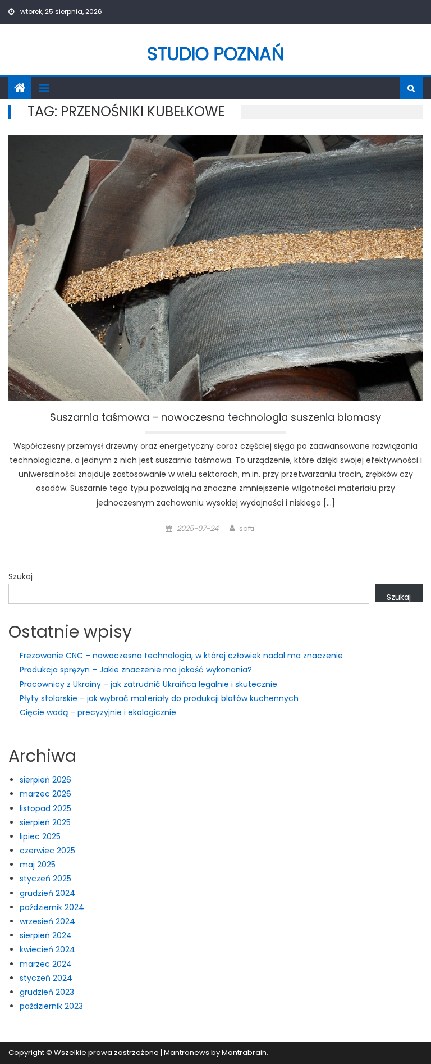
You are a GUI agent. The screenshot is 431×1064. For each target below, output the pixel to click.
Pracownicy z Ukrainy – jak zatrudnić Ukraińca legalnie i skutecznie (148, 684)
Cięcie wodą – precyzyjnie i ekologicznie (98, 712)
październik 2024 (52, 907)
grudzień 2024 (47, 893)
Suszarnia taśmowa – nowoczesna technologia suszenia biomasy (215, 418)
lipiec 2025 (40, 836)
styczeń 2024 (46, 978)
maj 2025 (38, 864)
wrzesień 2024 (47, 921)
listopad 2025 (45, 808)
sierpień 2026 (45, 779)
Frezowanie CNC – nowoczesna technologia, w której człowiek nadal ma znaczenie (181, 655)
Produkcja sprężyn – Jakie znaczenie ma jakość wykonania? (136, 669)
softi (246, 528)
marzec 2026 (45, 793)
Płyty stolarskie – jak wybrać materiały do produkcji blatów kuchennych (159, 698)
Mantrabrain (244, 1052)
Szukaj (20, 576)
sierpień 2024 (46, 935)
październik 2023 (51, 1006)
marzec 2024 (46, 964)
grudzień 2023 (47, 992)
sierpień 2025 (45, 822)
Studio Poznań (216, 53)
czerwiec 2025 (47, 850)
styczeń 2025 (45, 878)
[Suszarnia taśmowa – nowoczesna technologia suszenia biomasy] (215, 268)
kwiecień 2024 (47, 949)
